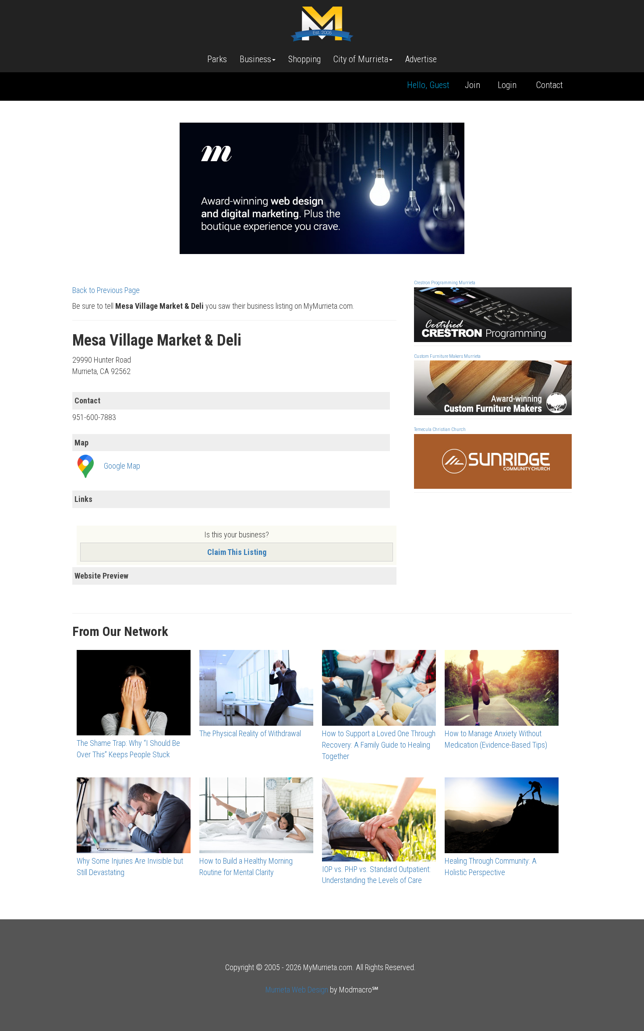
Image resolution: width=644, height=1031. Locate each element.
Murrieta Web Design (296, 989)
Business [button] (255, 59)
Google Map (122, 465)
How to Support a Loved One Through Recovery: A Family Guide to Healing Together (378, 744)
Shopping (304, 59)
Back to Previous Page (106, 290)
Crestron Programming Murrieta (444, 283)
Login (507, 85)
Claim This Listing (236, 552)
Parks (217, 59)
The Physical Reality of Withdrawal (250, 733)
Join (472, 85)
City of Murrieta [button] (360, 59)
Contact (549, 85)
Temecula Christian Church (440, 429)
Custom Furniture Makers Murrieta (447, 356)
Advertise (421, 59)
